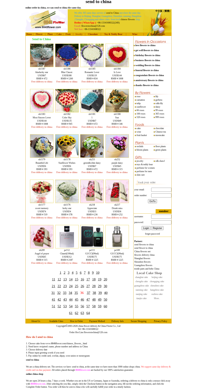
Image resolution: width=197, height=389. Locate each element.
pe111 (92, 250)
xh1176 (66, 204)
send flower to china (143, 248)
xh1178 (66, 159)
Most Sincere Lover (42, 117)
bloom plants (142, 149)
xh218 (92, 204)
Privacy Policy (160, 321)
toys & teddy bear (144, 164)
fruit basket (142, 135)
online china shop (34, 374)
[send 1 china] (92, 111)
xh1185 (91, 68)
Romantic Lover (92, 72)
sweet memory (41, 208)
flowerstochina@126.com (95, 332)
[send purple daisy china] (117, 156)
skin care (140, 174)
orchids (140, 146)
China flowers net (142, 251)
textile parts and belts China (146, 268)
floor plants (160, 146)
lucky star (67, 208)
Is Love (117, 72)
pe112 (67, 250)
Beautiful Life (42, 163)
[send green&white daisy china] (92, 156)
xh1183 (41, 114)
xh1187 (41, 68)
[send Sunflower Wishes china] (66, 156)
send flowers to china (144, 244)
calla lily (159, 103)
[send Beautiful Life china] (41, 156)
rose (138, 96)
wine (138, 131)
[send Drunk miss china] (117, 202)
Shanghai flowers (142, 258)
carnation (140, 100)
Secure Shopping (138, 321)
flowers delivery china (144, 255)
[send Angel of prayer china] (41, 247)
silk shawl (160, 161)
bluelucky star (41, 72)
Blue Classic (67, 72)
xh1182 (66, 114)
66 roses (140, 110)
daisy (157, 106)
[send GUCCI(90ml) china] (92, 247)
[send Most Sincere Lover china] (41, 111)
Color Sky (67, 117)
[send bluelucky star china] (41, 66)
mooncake (160, 135)
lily (156, 96)
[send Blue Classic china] (66, 66)
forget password (152, 233)
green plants (160, 149)
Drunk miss (117, 208)
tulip (138, 103)
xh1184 (117, 68)
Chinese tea (160, 131)
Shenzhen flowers (142, 261)
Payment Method (97, 321)
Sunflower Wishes (66, 163)
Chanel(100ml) (67, 253)
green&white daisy (92, 163)
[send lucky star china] (66, 202)
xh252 (117, 159)
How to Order (76, 321)
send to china (32, 359)
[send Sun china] (117, 111)
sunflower (141, 106)
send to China (112, 13)
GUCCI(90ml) (92, 253)
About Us (35, 321)
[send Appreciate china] (92, 202)
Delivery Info (117, 321)
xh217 (117, 204)
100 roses (140, 113)
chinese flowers (128, 19)
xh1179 (41, 159)
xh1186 (66, 68)
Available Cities (56, 321)
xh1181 (91, 114)
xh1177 (41, 204)
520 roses (140, 117)
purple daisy (117, 163)
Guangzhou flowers (143, 265)
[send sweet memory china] (41, 202)
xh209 (42, 250)
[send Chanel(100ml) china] (66, 247)
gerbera (158, 100)
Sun (117, 117)
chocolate (159, 128)
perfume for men (144, 171)
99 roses (159, 110)
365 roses (159, 113)
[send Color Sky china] (66, 111)
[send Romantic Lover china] (92, 66)
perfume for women (145, 168)
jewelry (139, 161)
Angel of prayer (42, 253)
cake (138, 128)
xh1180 (117, 114)
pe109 (117, 250)
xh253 (92, 159)
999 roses (159, 117)
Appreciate (92, 208)
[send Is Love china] (117, 66)
